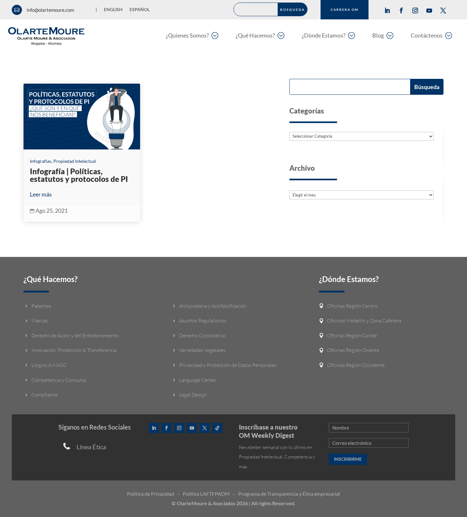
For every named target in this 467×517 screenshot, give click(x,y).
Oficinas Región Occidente (356, 365)
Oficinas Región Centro (352, 306)
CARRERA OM (344, 9)
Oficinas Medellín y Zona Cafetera (364, 320)
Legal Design (193, 394)
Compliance (44, 394)
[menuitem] (192, 35)
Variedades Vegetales (202, 350)
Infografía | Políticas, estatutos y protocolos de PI (79, 175)
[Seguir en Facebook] (401, 10)
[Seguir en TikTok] (217, 428)
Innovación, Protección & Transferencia (74, 350)
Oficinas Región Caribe (352, 335)
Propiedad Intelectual (74, 161)
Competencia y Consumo (58, 380)
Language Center (197, 380)
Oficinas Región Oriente (353, 350)
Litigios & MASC (49, 365)
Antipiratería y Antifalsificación (213, 306)
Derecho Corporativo (202, 335)
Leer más (41, 194)
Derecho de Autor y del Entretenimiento (74, 335)
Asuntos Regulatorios (202, 320)
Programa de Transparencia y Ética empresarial (289, 494)
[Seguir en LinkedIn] (387, 10)
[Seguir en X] (443, 10)
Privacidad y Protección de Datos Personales (227, 365)
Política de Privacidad (150, 494)
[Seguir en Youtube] (429, 10)
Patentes (41, 306)
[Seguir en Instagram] (415, 10)
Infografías (40, 161)
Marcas (39, 320)
